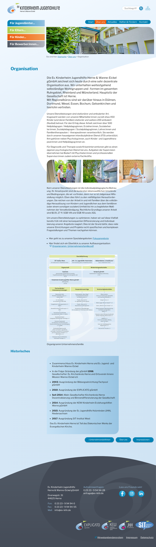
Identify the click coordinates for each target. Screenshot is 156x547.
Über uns (72, 57)
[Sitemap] (148, 8)
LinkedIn (141, 494)
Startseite (62, 57)
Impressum (131, 537)
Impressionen (142, 440)
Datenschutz (147, 537)
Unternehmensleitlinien (99, 440)
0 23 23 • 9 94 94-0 (65, 503)
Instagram (131, 494)
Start (90, 22)
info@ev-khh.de (63, 510)
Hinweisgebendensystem (110, 537)
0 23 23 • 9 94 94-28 (94, 490)
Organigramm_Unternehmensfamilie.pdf (73, 246)
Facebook (122, 494)
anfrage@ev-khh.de (93, 493)
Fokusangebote (101, 238)
